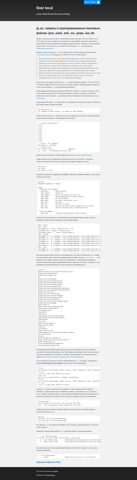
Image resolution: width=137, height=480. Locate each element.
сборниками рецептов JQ (45, 48)
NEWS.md (73, 55)
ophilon (55, 471)
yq (94, 91)
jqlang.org (55, 46)
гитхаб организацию (43, 55)
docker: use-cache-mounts (50, 357)
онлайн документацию (84, 155)
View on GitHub (90, 2)
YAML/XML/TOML (93, 82)
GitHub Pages (50, 475)
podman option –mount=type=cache (71, 357)
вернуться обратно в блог (48, 462)
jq (42, 39)
